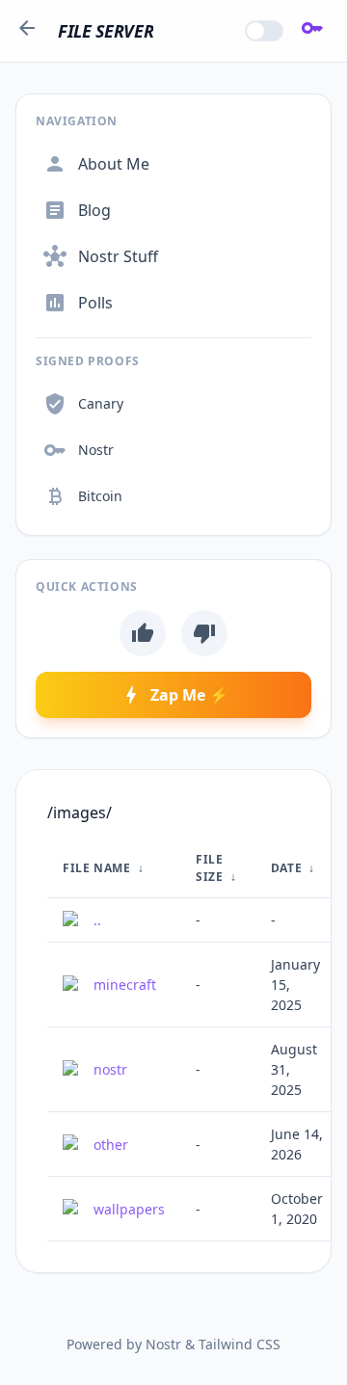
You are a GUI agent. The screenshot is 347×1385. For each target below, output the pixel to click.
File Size (209, 868)
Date (286, 868)
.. (97, 920)
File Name (96, 868)
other (110, 1144)
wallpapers (129, 1209)
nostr (110, 1069)
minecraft (124, 984)
